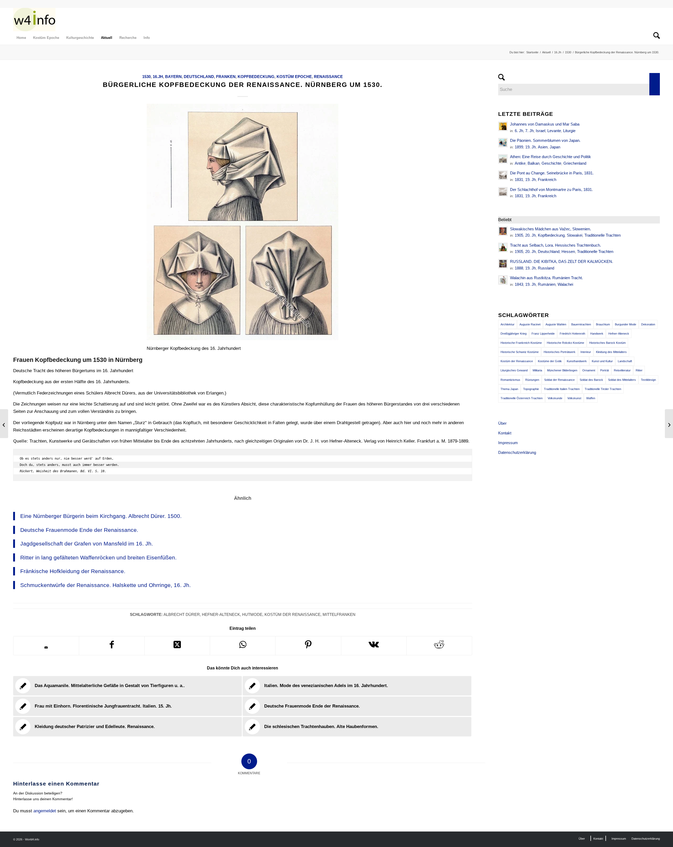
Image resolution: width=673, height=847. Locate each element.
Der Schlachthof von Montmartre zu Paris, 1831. (551, 189)
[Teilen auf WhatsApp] (242, 645)
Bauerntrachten (581, 324)
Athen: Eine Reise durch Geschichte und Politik (550, 156)
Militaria (537, 370)
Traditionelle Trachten (602, 235)
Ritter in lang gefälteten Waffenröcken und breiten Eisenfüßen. (98, 557)
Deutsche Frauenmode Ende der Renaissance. (79, 530)
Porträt (604, 370)
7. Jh (529, 130)
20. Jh (530, 235)
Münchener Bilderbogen (562, 370)
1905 (519, 235)
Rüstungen (532, 379)
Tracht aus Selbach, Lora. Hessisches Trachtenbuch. (555, 245)
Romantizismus (510, 379)
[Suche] (655, 37)
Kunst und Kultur (602, 361)
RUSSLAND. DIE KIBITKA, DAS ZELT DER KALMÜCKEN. (561, 261)
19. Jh (530, 147)
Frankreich (547, 179)
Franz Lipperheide (543, 333)
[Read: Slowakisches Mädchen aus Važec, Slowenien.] (503, 231)
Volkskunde (555, 398)
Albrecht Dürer (182, 614)
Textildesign (648, 379)
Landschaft (625, 361)
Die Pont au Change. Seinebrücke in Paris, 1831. (552, 173)
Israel (540, 130)
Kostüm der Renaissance (292, 614)
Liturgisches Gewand (514, 370)
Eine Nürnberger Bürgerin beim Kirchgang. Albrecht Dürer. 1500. (101, 516)
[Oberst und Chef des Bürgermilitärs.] (4, 423)
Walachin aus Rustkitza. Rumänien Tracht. (546, 278)
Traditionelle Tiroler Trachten (603, 389)
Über (502, 423)
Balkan (533, 163)
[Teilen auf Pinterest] (308, 645)
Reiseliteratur (622, 370)
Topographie (531, 389)
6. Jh (519, 130)
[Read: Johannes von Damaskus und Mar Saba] (503, 126)
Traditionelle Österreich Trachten (522, 398)
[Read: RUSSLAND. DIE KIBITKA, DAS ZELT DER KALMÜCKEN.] (503, 263)
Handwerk (596, 333)
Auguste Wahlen (555, 324)
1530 (146, 76)
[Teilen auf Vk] (373, 645)
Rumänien (546, 284)
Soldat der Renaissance (559, 379)
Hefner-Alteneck (221, 614)
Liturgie (569, 130)
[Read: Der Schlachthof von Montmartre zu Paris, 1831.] (503, 191)
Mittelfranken (339, 614)
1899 (519, 147)
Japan (555, 147)
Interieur (585, 352)
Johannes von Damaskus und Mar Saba (544, 124)
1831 (519, 179)
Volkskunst (574, 398)
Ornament (588, 370)
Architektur (507, 324)
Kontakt (504, 433)
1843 (519, 284)
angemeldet (44, 810)
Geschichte (551, 163)
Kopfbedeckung (256, 76)
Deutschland (199, 76)
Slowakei (574, 235)
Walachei (565, 284)
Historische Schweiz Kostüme (520, 352)
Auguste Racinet (530, 324)
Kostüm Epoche (294, 76)
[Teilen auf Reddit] (439, 645)
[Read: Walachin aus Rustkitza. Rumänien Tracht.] (503, 280)
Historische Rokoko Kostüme (565, 342)
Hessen (568, 251)
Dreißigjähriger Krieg (514, 333)
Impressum (508, 442)
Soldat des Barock (591, 379)
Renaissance (328, 76)
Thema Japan (509, 389)
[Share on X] (177, 645)
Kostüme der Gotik (550, 361)
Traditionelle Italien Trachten (562, 389)
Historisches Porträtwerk (559, 352)
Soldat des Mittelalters (622, 379)
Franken (226, 76)
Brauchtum (603, 324)
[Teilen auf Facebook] (111, 645)
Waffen (590, 398)
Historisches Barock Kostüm (607, 342)
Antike (520, 163)
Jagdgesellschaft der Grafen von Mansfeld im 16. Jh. (86, 544)
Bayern (173, 76)
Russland (546, 268)
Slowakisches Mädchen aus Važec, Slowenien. (550, 229)
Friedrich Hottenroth (572, 333)
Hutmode (252, 614)
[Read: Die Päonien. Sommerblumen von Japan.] (503, 142)
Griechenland (574, 163)
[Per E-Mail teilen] (46, 647)
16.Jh (158, 76)
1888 (519, 268)
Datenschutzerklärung (517, 452)
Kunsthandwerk (577, 361)
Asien (543, 147)
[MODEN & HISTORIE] (34, 19)
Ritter (639, 370)
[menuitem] (21, 37)
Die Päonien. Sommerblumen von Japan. (545, 140)
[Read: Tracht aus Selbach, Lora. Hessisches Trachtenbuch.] (503, 247)
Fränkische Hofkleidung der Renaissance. (72, 571)
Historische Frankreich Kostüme (521, 342)
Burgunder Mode (625, 324)
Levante (554, 130)
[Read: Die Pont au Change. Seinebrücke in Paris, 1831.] (503, 175)
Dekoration (648, 324)
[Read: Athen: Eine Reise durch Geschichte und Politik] (503, 159)
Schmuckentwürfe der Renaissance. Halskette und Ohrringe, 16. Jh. (105, 585)
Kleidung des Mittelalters (611, 352)
